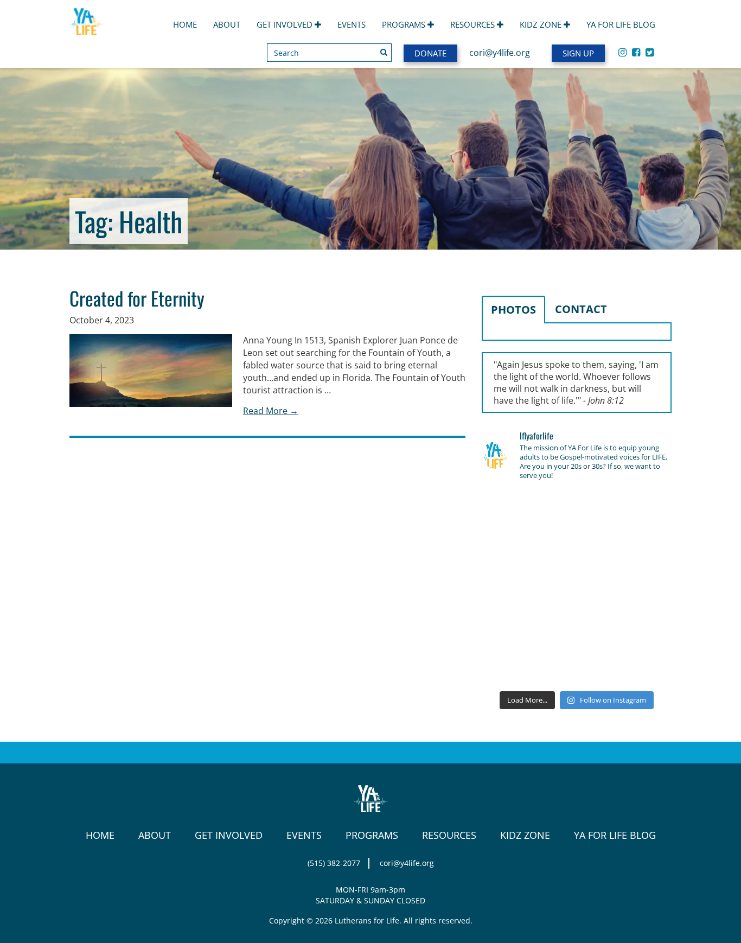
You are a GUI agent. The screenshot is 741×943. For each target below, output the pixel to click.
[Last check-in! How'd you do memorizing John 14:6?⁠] (511, 510)
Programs (404, 24)
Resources (473, 24)
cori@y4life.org (499, 53)
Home (185, 24)
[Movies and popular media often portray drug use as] (511, 549)
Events (351, 24)
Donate (430, 53)
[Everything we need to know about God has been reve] (642, 626)
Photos (513, 309)
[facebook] (636, 52)
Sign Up (578, 53)
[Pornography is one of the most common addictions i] (576, 665)
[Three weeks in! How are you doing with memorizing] (642, 549)
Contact (581, 309)
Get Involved (286, 24)
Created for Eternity (137, 298)
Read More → (270, 411)
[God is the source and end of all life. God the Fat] (576, 510)
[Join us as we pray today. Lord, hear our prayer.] (642, 510)
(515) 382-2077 (334, 863)
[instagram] (622, 52)
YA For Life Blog (620, 24)
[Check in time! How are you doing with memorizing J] (576, 626)
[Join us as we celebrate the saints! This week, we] (511, 626)
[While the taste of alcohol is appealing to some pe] (642, 587)
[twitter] (650, 52)
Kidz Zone (542, 24)
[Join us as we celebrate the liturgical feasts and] (576, 549)
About (226, 24)
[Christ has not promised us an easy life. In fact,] (511, 587)
